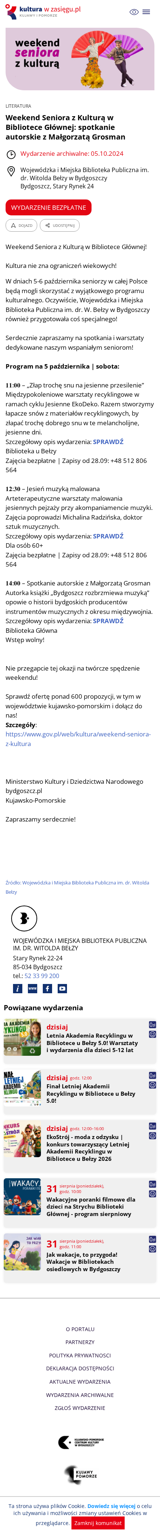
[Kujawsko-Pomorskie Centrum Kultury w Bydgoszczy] (80, 1442)
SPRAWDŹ (108, 441)
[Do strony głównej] (44, 12)
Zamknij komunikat (98, 1522)
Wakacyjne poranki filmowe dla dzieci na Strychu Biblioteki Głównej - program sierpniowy (91, 1206)
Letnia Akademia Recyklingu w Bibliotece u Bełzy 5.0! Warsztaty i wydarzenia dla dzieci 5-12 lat (92, 1043)
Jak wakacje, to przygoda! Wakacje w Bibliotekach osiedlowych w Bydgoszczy (84, 1262)
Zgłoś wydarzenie (80, 1407)
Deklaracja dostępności (80, 1368)
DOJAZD (25, 225)
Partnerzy (80, 1342)
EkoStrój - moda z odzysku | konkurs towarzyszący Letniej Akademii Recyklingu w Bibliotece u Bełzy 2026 (88, 1147)
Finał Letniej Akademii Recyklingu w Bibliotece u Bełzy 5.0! (91, 1093)
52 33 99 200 (42, 976)
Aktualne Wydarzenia (80, 1381)
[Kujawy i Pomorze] (80, 1475)
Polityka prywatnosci (80, 1355)
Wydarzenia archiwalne (80, 1394)
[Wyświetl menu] (146, 12)
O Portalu (80, 1329)
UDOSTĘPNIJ (64, 225)
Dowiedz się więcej (111, 1505)
